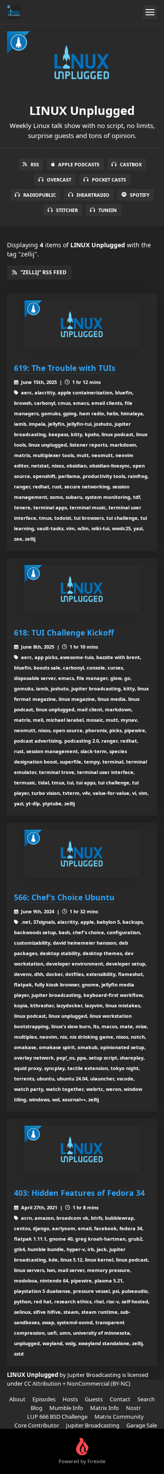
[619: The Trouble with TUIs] (82, 324)
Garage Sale (141, 1425)
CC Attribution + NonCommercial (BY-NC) (77, 1383)
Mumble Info (66, 1408)
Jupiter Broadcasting (92, 1425)
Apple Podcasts (78, 164)
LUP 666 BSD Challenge (57, 1416)
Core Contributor (36, 1425)
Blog (36, 1408)
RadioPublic (39, 195)
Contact (120, 1399)
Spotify (140, 195)
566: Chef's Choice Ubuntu (64, 897)
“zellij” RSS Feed (43, 272)
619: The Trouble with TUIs (64, 368)
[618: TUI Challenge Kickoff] (82, 589)
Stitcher (67, 210)
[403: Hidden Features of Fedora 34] (82, 1150)
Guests (94, 1399)
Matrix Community (119, 1416)
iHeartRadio (93, 195)
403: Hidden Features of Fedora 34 (79, 1193)
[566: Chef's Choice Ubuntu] (82, 854)
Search (146, 1399)
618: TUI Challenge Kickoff (64, 632)
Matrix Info (104, 1408)
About (17, 1399)
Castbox (131, 164)
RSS (35, 164)
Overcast (59, 179)
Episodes (44, 1399)
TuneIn (107, 210)
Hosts (70, 1399)
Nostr (133, 1408)
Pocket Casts (109, 179)
